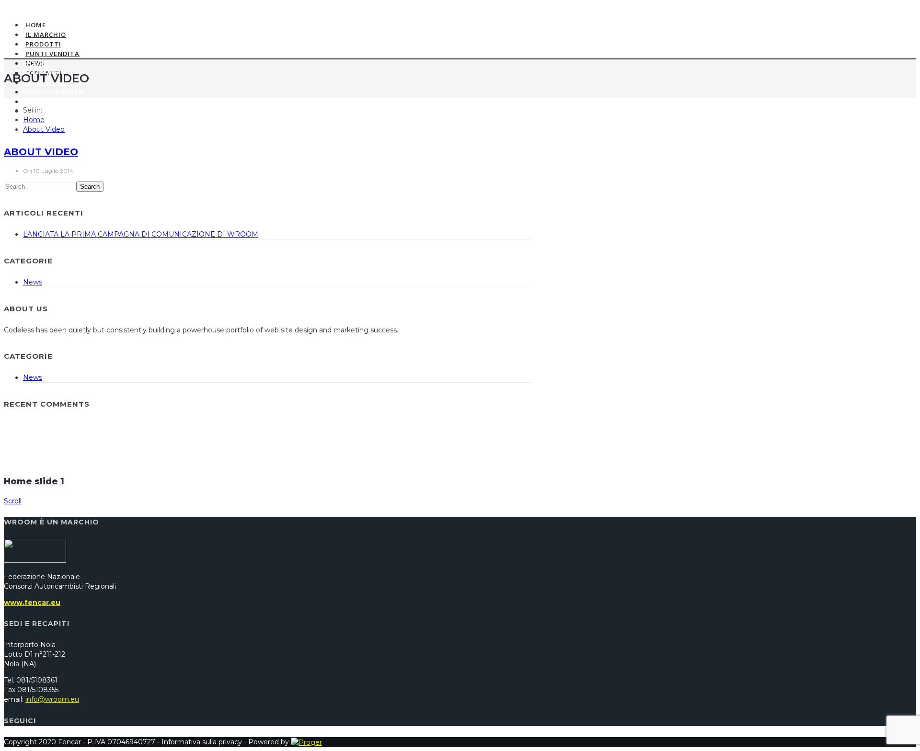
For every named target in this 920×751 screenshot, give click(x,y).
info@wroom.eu (52, 699)
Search (90, 186)
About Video (44, 129)
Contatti (43, 111)
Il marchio (45, 34)
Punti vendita (52, 53)
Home (35, 25)
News (34, 101)
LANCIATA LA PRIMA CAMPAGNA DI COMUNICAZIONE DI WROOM (140, 234)
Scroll (13, 501)
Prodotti (43, 44)
